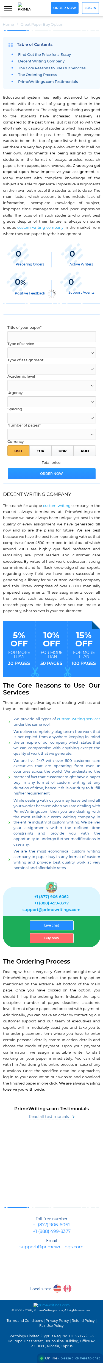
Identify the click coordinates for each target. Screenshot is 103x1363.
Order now (64, 8)
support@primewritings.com (51, 910)
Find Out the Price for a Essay (44, 55)
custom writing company (40, 228)
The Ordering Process (37, 75)
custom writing (57, 506)
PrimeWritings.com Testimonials (48, 82)
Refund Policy (83, 1320)
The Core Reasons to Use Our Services (52, 68)
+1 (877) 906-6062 (51, 897)
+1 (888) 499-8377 (51, 903)
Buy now (51, 938)
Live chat (51, 925)
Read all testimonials (49, 1117)
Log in (90, 8)
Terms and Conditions (25, 1320)
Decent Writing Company (41, 61)
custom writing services (78, 719)
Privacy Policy (57, 1320)
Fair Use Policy (51, 1325)
